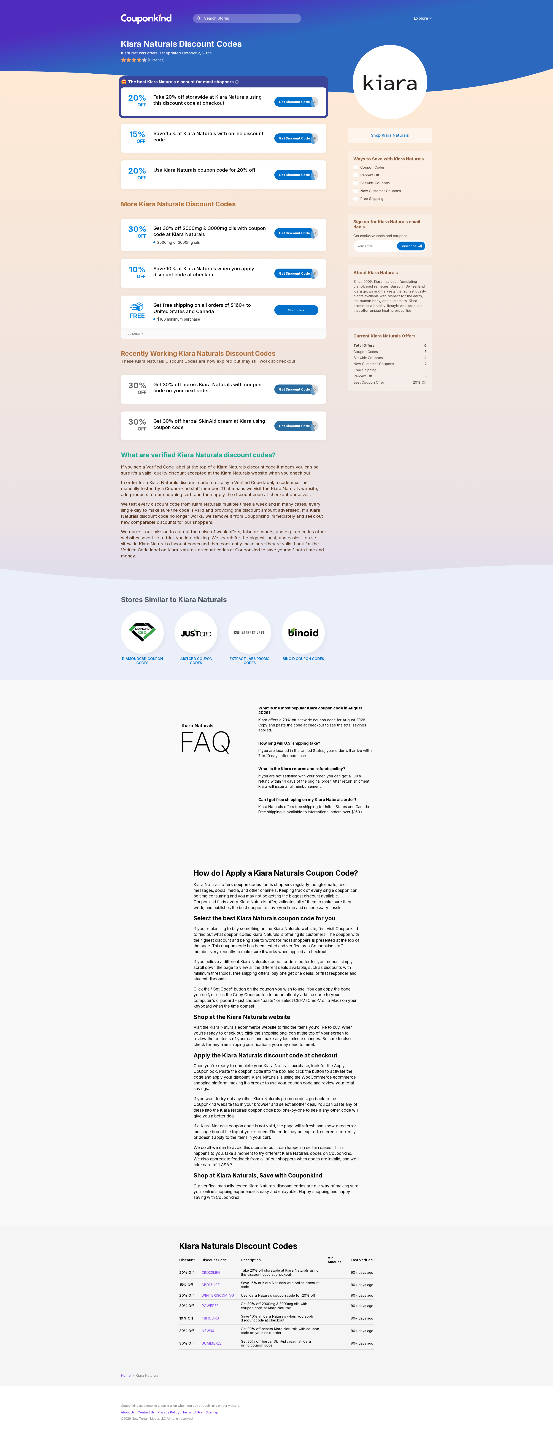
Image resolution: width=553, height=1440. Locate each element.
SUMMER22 (212, 1343)
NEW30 (208, 1331)
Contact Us (146, 1412)
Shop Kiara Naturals (390, 135)
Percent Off (369, 175)
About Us (128, 1412)
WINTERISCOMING (218, 1295)
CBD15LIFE (211, 1285)
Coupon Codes (372, 167)
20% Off (186, 1272)
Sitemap (212, 1412)
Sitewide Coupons (375, 183)
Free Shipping (371, 198)
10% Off (186, 1318)
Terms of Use (192, 1412)
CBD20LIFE (211, 1272)
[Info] (237, 82)
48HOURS (210, 1318)
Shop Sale (296, 310)
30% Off (186, 1306)
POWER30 (210, 1306)
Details (133, 333)
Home (126, 1375)
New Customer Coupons (380, 191)
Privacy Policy (168, 1412)
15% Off (186, 1285)
